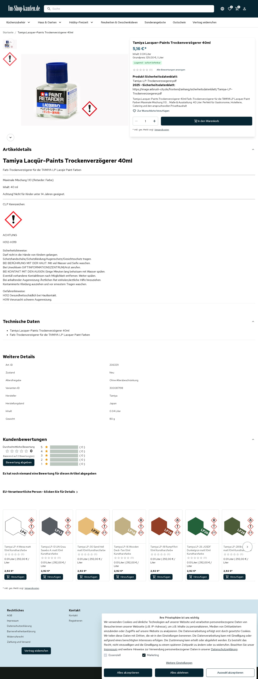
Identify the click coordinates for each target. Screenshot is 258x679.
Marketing (153, 655)
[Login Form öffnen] (244, 8)
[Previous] (10, 42)
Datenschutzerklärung (224, 649)
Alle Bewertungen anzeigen (171, 69)
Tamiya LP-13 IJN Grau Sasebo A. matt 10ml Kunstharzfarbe (53, 550)
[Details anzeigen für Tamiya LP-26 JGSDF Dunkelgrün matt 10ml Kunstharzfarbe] (202, 526)
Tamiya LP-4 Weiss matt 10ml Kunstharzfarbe (17, 548)
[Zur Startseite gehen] (24, 9)
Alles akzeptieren (128, 672)
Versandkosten (161, 129)
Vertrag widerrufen (36, 651)
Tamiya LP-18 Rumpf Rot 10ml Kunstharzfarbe (163, 548)
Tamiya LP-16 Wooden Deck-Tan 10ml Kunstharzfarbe (126, 550)
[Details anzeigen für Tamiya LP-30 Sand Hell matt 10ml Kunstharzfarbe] (93, 526)
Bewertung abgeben (19, 462)
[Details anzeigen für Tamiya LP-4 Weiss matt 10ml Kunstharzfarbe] (20, 526)
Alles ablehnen (179, 672)
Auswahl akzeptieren (230, 672)
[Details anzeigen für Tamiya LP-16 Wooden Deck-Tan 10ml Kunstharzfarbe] (129, 526)
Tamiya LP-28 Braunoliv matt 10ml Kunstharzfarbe (237, 548)
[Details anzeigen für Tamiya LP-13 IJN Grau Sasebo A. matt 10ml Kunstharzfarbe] (56, 526)
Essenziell (114, 655)
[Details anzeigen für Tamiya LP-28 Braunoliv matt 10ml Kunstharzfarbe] (239, 526)
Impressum (110, 649)
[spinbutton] (145, 121)
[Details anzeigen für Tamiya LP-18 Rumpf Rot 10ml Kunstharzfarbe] (166, 526)
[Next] (10, 137)
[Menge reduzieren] (136, 121)
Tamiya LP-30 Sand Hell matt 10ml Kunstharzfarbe (91, 548)
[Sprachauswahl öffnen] (222, 8)
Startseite (8, 32)
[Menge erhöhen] (154, 121)
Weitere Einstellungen (179, 663)
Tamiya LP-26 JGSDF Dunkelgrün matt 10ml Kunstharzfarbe (199, 550)
